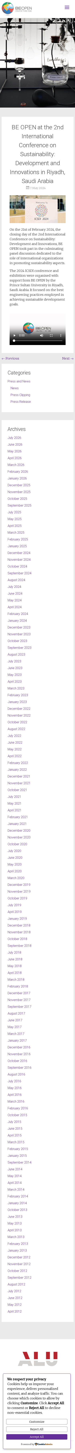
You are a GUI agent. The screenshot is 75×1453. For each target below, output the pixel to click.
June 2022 (15, 742)
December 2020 (19, 830)
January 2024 (17, 621)
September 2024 (19, 573)
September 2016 (19, 1068)
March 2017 (16, 1034)
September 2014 (19, 1162)
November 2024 (19, 560)
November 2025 (19, 492)
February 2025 (18, 539)
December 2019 (19, 885)
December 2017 (19, 993)
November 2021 (19, 783)
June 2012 (15, 1298)
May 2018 (15, 966)
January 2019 (17, 919)
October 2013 (17, 1210)
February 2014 (18, 1196)
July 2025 (14, 512)
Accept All (37, 1437)
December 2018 (19, 925)
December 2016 (19, 1047)
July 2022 (14, 736)
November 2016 (19, 1054)
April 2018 (15, 973)
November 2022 (19, 715)
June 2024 (15, 593)
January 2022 (17, 770)
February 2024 (18, 614)
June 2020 (15, 858)
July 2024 (14, 587)
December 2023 (19, 627)
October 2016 (17, 1061)
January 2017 (17, 1040)
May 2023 (15, 675)
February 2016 (18, 1108)
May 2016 (15, 1088)
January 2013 (17, 1250)
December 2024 (19, 553)
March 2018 (16, 979)
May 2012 (15, 1305)
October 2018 (17, 939)
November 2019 (19, 891)
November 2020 (19, 837)
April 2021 (15, 810)
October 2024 (17, 566)
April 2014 (15, 1183)
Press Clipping (20, 395)
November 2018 (19, 932)
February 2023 (18, 695)
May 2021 (15, 803)
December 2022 (19, 709)
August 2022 (16, 729)
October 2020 (17, 844)
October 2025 (17, 499)
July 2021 (14, 797)
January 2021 (17, 824)
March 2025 (16, 532)
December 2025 (19, 485)
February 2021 (18, 817)
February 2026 (18, 472)
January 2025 (17, 546)
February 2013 (18, 1244)
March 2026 (16, 465)
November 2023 (19, 634)
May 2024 (15, 600)
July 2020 (14, 851)
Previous (10, 358)
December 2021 (19, 776)
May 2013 (15, 1223)
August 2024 (16, 580)
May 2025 (15, 519)
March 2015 (16, 1142)
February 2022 (18, 763)
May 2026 (15, 451)
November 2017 (19, 1000)
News (15, 388)
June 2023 (15, 668)
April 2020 (15, 871)
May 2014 (15, 1176)
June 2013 (15, 1217)
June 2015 (15, 1128)
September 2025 (19, 505)
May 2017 (15, 1027)
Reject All (36, 1429)
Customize (36, 1422)
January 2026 (17, 478)
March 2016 (16, 1101)
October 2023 (17, 641)
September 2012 (19, 1277)
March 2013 (16, 1237)
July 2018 (14, 952)
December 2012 (19, 1257)
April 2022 (15, 756)
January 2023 (17, 702)
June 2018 (15, 959)
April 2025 (15, 526)
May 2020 (15, 864)
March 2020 (16, 878)
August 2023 (16, 654)
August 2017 (16, 1013)
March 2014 (16, 1189)
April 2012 (15, 1311)
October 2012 (17, 1271)
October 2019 (17, 898)
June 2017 (15, 1020)
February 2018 (18, 986)
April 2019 (15, 912)
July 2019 (14, 905)
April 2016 (15, 1095)
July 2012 (14, 1291)
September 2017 (19, 1007)
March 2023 (16, 688)
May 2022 (15, 749)
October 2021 (17, 790)
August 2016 (16, 1074)
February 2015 (18, 1149)
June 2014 (15, 1169)
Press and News (19, 381)
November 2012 (19, 1264)
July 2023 (14, 661)
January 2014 (17, 1203)
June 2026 (15, 444)
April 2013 (15, 1230)
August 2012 (16, 1284)
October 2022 (17, 722)
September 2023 (19, 648)
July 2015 (14, 1122)
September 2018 (19, 946)
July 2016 (14, 1081)
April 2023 (15, 681)
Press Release (21, 402)
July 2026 (14, 438)
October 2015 (17, 1115)
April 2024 (15, 607)
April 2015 (15, 1135)
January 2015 (17, 1156)
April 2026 (15, 458)
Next (68, 358)
